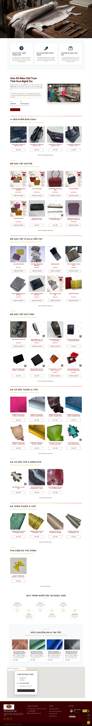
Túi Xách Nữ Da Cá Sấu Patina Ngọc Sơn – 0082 (55, 145)
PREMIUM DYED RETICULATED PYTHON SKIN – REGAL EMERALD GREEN (18, 532)
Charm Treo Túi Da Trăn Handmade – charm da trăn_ (18, 576)
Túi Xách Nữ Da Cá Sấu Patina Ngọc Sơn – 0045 (73, 145)
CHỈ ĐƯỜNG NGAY (26, 690)
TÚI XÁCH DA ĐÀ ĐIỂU (18, 218)
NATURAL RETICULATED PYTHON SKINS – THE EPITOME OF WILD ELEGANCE (73, 532)
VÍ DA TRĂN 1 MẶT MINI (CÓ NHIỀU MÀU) (37, 265)
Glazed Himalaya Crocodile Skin (18, 488)
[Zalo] (88, 718)
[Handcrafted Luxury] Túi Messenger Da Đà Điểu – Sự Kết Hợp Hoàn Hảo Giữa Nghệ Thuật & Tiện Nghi (73, 220)
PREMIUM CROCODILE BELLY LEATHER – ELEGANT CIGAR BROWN (55, 416)
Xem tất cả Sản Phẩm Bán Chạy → (46, 155)
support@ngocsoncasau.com (26, 686)
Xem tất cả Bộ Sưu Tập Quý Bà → (46, 230)
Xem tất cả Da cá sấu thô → (46, 497)
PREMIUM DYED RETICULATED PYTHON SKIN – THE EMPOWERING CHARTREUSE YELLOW (37, 533)
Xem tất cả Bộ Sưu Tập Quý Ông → (46, 381)
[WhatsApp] (88, 714)
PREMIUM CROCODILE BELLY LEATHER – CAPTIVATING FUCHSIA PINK (18, 416)
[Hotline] (88, 722)
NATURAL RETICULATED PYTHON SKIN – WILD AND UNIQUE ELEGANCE (55, 532)
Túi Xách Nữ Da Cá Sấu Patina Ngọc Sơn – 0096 (18, 145)
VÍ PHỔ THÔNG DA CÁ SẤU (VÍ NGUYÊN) (18, 294)
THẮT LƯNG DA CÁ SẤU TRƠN (18, 339)
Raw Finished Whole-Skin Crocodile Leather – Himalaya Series (37, 488)
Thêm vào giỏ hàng (18, 195)
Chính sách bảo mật (53, 713)
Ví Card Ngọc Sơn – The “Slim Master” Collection (55, 369)
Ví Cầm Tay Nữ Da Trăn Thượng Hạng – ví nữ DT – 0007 (37, 219)
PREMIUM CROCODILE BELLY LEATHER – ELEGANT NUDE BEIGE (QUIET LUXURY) (18, 444)
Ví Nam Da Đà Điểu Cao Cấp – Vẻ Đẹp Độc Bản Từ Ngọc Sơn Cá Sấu (36, 370)
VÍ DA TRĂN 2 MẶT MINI (18, 264)
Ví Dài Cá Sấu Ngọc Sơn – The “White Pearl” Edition (55, 219)
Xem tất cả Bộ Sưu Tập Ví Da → (46, 305)
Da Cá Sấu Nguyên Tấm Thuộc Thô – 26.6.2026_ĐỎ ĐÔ (55, 488)
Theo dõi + (85, 711)
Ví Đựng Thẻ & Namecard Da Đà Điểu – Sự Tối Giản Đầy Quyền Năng (18, 370)
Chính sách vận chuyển (53, 708)
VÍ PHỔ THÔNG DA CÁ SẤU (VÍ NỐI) (73, 265)
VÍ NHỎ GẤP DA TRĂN (73, 293)
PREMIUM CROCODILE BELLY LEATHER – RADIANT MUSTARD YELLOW (36, 444)
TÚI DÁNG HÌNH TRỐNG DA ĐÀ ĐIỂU (55, 189)
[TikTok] (11, 719)
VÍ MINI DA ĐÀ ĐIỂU (55, 264)
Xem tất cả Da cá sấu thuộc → (46, 453)
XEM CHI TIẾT (15, 109)
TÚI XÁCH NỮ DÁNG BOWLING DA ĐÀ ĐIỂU (18, 189)
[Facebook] (5, 719)
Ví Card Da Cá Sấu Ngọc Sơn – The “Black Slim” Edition (74, 340)
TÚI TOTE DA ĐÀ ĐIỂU (37, 188)
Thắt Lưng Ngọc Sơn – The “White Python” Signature (37, 340)
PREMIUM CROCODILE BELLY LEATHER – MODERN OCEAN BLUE (73, 416)
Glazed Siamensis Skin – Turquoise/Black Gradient (73, 443)
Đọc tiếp (18, 149)
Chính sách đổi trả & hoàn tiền (55, 711)
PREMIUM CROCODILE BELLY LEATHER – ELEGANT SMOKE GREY (36, 416)
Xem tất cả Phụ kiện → (46, 586)
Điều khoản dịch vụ (53, 716)
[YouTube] (8, 719)
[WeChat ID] (88, 711)
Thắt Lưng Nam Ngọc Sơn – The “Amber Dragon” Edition (73, 369)
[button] (43, 37)
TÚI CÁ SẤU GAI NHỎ (73, 188)
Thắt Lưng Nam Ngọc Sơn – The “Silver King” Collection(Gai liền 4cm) (55, 340)
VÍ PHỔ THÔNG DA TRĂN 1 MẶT (55, 294)
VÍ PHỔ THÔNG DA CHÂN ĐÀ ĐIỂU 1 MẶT (36, 294)
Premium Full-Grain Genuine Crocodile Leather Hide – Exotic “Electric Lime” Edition (55, 444)
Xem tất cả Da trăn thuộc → (46, 542)
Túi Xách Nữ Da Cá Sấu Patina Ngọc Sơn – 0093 (37, 145)
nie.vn (87, 724)
